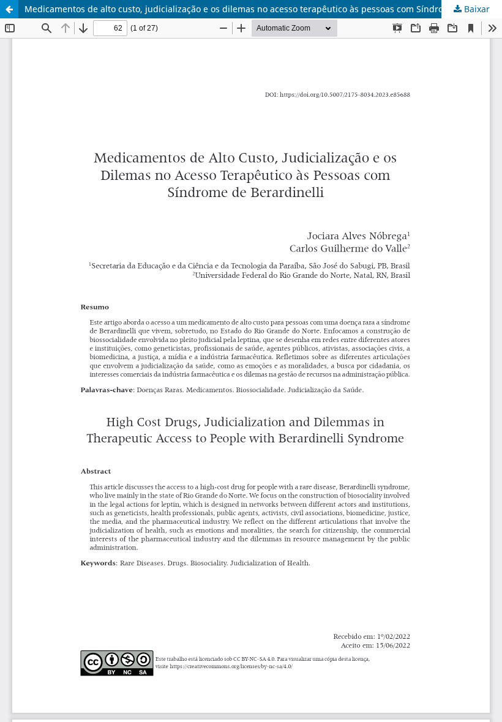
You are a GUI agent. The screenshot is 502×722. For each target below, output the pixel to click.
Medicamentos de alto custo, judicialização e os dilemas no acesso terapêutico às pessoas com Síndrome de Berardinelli (263, 9)
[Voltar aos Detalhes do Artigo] (9, 9)
